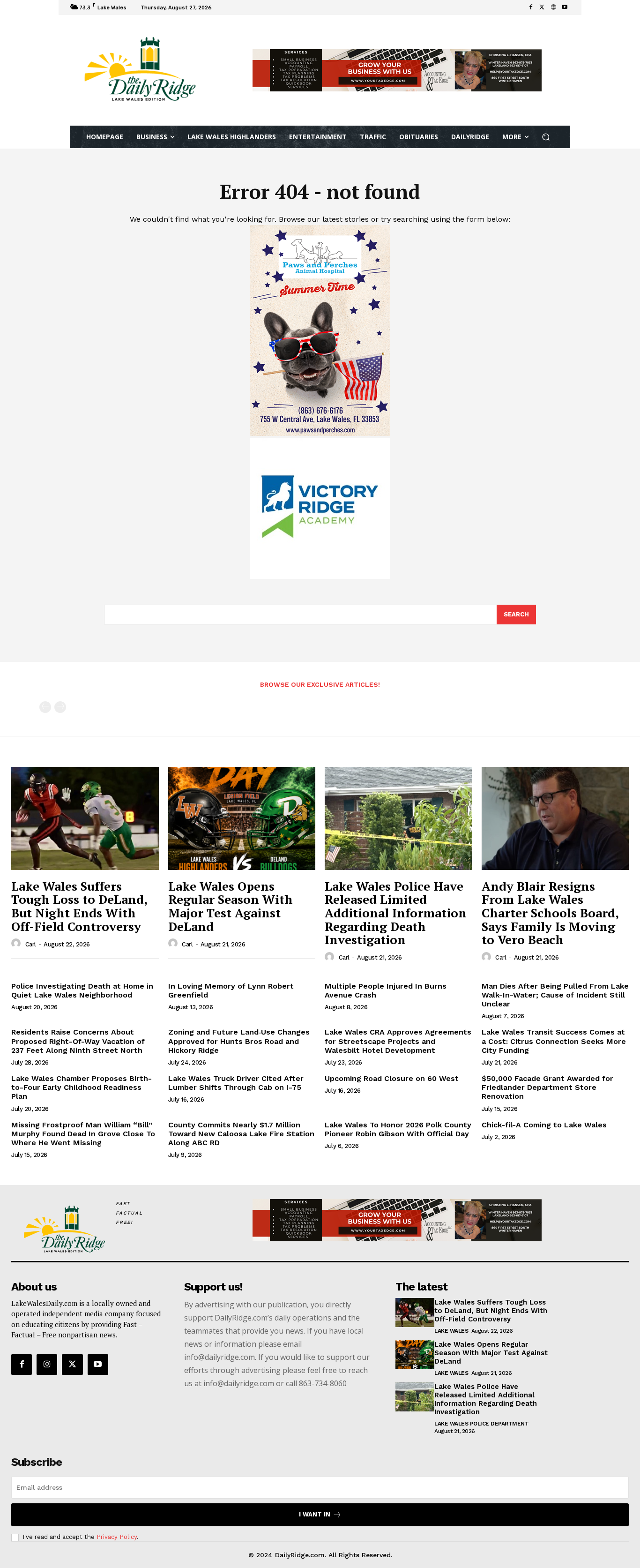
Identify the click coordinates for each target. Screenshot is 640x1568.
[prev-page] (45, 707)
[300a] (320, 576)
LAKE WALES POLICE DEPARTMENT (481, 1423)
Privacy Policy (117, 1536)
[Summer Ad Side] (320, 433)
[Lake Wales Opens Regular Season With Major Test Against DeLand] (242, 818)
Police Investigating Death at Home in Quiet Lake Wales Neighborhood (82, 990)
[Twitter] (542, 7)
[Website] (553, 7)
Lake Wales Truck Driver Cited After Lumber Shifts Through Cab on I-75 (236, 1083)
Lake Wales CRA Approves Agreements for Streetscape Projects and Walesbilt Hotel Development (398, 1041)
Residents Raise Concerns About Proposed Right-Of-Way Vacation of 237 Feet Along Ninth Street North (78, 1041)
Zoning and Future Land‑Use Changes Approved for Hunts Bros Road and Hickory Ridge (239, 1041)
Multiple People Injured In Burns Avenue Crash (386, 990)
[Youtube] (564, 7)
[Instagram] (47, 1364)
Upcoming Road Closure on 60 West (392, 1078)
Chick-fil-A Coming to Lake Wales (544, 1124)
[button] (546, 137)
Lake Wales (451, 1331)
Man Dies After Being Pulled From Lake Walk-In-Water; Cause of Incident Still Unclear (555, 995)
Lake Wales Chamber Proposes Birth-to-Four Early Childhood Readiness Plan (81, 1087)
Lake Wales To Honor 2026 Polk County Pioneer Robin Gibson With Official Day (398, 1129)
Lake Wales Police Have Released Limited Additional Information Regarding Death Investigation (396, 912)
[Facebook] (530, 7)
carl (30, 944)
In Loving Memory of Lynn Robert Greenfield (231, 990)
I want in (314, 1514)
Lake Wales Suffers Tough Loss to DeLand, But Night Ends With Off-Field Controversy (79, 906)
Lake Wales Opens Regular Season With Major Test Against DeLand (230, 906)
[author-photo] (17, 943)
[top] (397, 70)
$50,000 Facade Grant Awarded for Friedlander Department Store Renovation (547, 1087)
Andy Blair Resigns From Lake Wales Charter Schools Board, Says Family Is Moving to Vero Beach (550, 912)
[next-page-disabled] (60, 707)
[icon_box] (227, 8)
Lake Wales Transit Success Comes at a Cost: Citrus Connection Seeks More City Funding (554, 1041)
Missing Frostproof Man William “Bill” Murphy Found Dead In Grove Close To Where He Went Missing (83, 1133)
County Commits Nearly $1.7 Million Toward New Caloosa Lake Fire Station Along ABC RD (241, 1133)
